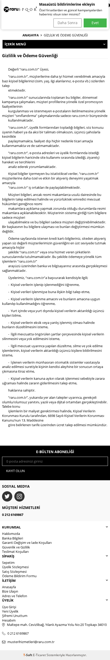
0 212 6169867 (12, 514)
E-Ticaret (39, 655)
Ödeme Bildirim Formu (19, 576)
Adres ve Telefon (14, 596)
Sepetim (8, 562)
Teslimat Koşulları (15, 551)
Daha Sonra (68, 22)
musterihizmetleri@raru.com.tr (30, 642)
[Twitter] (7, 496)
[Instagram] (19, 496)
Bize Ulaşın (10, 591)
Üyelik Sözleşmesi (15, 567)
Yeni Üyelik (10, 611)
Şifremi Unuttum (14, 615)
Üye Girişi (9, 607)
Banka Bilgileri (12, 538)
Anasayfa (31, 35)
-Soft (28, 655)
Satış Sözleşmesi (14, 571)
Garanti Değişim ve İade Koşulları (27, 542)
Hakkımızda (11, 533)
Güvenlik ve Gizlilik (16, 547)
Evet (95, 22)
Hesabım (9, 620)
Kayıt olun (15, 470)
